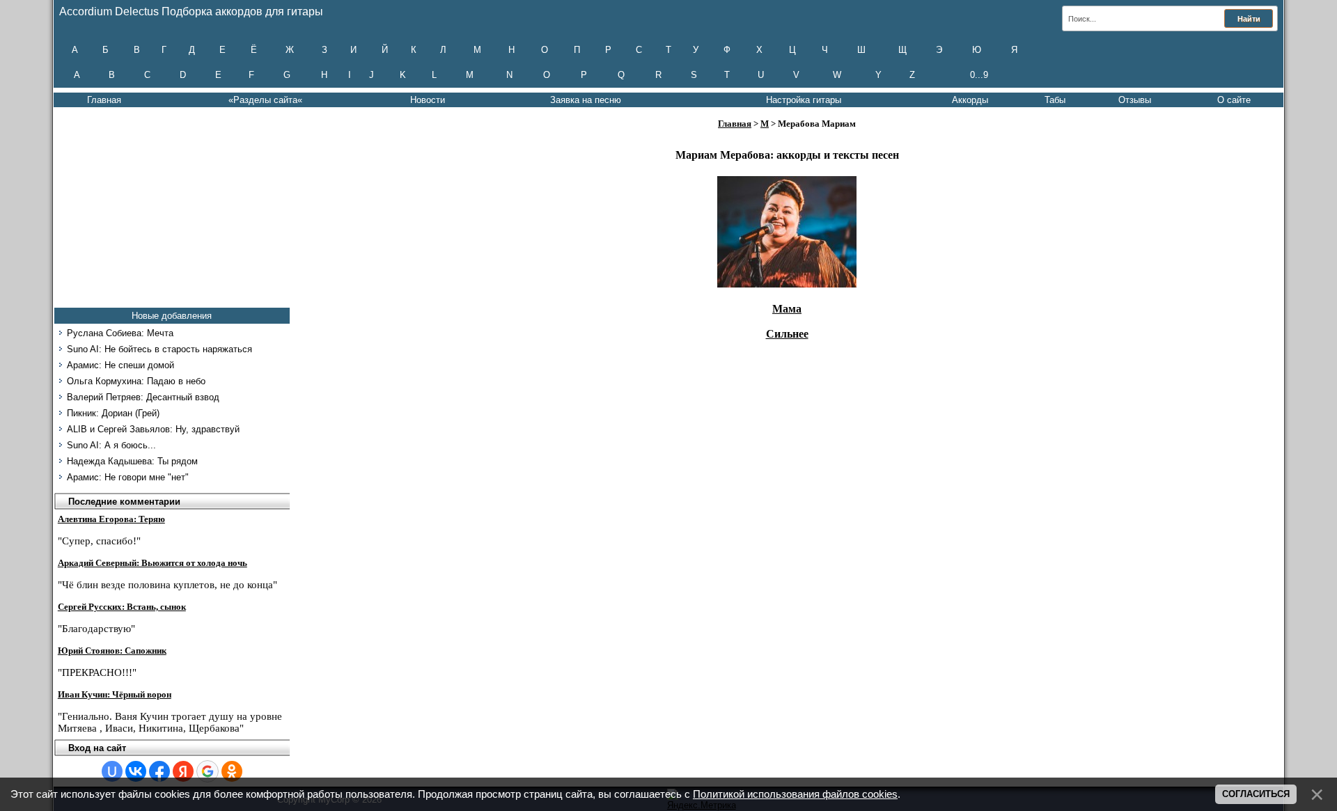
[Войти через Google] (207, 771)
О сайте (1234, 100)
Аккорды (970, 100)
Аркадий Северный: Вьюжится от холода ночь (152, 563)
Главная (104, 100)
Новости (427, 100)
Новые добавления (172, 315)
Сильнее (787, 334)
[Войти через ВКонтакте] (135, 771)
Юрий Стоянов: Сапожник (112, 650)
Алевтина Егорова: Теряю (111, 519)
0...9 (979, 75)
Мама (787, 309)
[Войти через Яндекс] (183, 771)
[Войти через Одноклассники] (231, 771)
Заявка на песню (585, 100)
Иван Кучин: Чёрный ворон (114, 694)
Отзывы (1134, 100)
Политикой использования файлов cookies (795, 794)
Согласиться (1256, 794)
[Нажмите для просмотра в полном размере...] (787, 284)
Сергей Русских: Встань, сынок (122, 606)
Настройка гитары (803, 100)
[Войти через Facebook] (159, 771)
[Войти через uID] (112, 771)
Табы (1055, 100)
